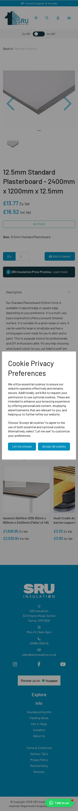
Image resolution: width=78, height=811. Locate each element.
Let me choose (22, 446)
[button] (59, 803)
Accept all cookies (54, 446)
